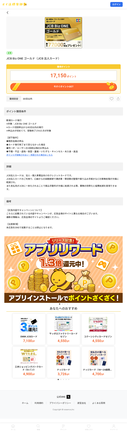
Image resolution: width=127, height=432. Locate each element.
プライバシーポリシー (60, 403)
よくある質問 (98, 403)
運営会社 (81, 403)
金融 (9, 53)
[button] (29, 329)
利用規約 (39, 403)
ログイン (116, 4)
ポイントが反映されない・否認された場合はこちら (29, 155)
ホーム (25, 403)
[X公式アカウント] (68, 397)
